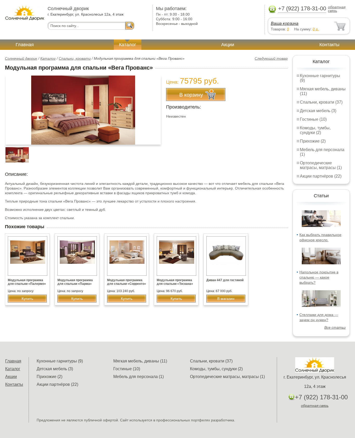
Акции (227, 44)
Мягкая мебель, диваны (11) (140, 361)
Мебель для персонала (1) (138, 376)
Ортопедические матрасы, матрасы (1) (321, 165)
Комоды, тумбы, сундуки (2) (315, 130)
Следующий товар (271, 58)
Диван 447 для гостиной (225, 280)
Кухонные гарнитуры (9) (60, 361)
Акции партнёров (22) (320, 176)
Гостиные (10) (313, 119)
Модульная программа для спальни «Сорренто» (126, 282)
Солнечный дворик (21, 58)
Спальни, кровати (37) (321, 102)
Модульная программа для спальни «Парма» (75, 282)
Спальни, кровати (75, 58)
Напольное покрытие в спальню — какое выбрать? (318, 277)
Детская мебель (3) (318, 111)
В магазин (225, 299)
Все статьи (335, 327)
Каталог (127, 44)
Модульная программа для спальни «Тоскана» (175, 282)
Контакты (329, 44)
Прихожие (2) (313, 141)
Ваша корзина (284, 23)
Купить (27, 299)
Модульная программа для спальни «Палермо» (27, 282)
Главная (25, 44)
